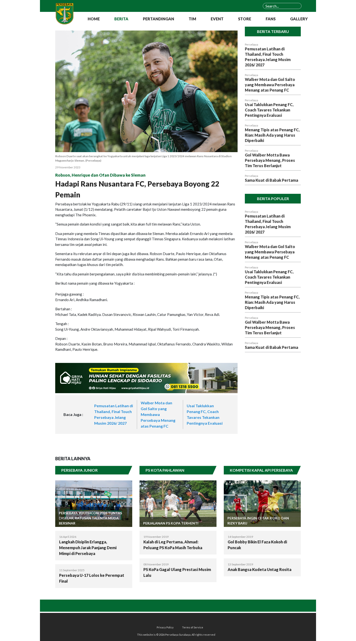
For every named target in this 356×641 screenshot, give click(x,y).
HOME (94, 18)
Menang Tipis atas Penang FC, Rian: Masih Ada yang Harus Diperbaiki (272, 135)
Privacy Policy (165, 627)
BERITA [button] (121, 18)
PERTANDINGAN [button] (158, 18)
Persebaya (251, 44)
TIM (192, 18)
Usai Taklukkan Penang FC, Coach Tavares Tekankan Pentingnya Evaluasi (269, 109)
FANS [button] (271, 18)
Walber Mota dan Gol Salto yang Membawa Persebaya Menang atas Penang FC (158, 414)
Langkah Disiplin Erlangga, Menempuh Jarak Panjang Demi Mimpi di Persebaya (87, 547)
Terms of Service (192, 627)
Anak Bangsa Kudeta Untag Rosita (259, 569)
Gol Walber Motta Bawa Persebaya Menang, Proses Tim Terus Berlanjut (270, 160)
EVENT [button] (217, 18)
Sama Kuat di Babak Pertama (271, 180)
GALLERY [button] (299, 18)
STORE (244, 18)
